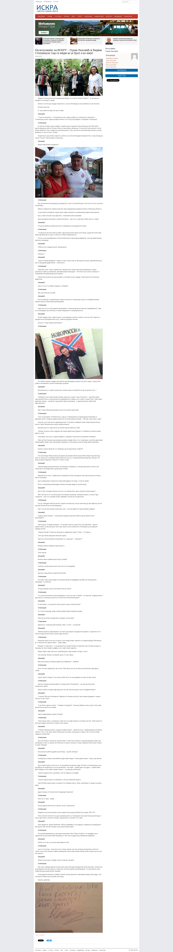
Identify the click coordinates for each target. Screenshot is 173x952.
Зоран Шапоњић (111, 60)
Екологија (88, 16)
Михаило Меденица (112, 62)
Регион (66, 16)
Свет (73, 16)
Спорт (80, 16)
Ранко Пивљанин (111, 67)
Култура (109, 16)
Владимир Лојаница (112, 58)
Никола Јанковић (111, 65)
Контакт (56, 1)
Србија (49, 16)
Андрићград (99, 16)
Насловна (41, 16)
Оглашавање (48, 1)
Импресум (39, 1)
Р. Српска (58, 16)
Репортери (128, 16)
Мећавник (118, 16)
